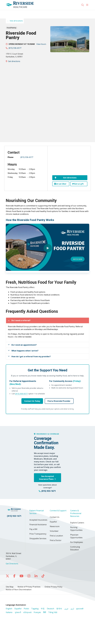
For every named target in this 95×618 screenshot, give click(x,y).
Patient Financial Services (36, 512)
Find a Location (56, 535)
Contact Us (54, 517)
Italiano (9, 612)
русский (79, 608)
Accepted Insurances (38, 520)
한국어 (59, 608)
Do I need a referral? (20, 320)
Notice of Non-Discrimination (18, 589)
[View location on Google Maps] (69, 162)
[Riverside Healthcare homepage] (20, 5)
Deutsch (50, 608)
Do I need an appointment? (24, 345)
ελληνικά (27, 612)
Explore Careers (77, 522)
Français (37, 612)
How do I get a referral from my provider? (31, 356)
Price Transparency (37, 534)
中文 (43, 608)
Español (53, 521)
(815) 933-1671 (14, 516)
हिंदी (44, 612)
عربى (66, 608)
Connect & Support (58, 510)
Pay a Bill (33, 529)
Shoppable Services (37, 538)
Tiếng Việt (52, 612)
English (9, 608)
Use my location (14, 12)
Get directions (14, 61)
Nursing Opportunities (76, 528)
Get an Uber (60, 184)
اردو (72, 608)
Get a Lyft (79, 184)
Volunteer (54, 531)
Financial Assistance (38, 524)
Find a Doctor (55, 540)
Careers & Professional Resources (75, 513)
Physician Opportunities (76, 536)
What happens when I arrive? (24, 350)
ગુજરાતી (18, 612)
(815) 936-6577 (15, 48)
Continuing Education (75, 548)
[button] (87, 5)
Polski (26, 608)
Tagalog (35, 608)
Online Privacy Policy (53, 586)
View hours (41, 44)
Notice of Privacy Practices (29, 586)
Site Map (9, 586)
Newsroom (54, 526)
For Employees (76, 542)
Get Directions (12, 563)
